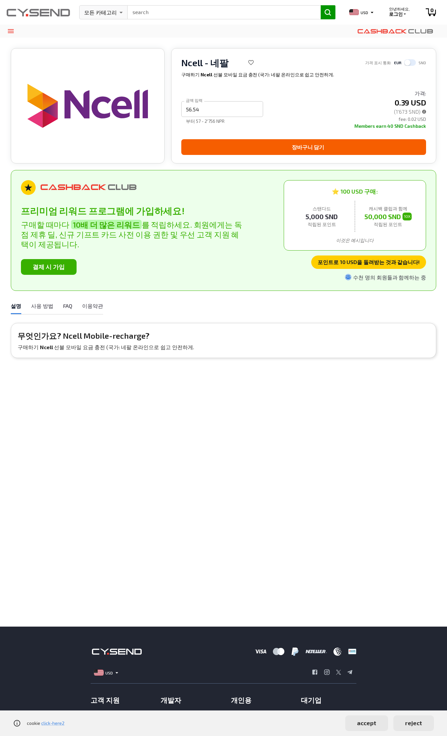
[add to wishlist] (251, 62)
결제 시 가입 (49, 266)
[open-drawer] (10, 31)
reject (413, 723)
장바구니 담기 (308, 147)
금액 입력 (194, 100)
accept (366, 723)
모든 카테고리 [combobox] (100, 12)
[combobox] (221, 11)
